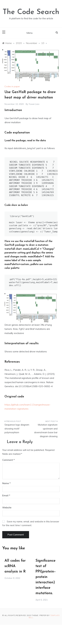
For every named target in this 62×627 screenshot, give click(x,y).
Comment (7, 460)
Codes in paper (12, 86)
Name (6, 483)
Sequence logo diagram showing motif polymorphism (17, 428)
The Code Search (31, 12)
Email (6, 495)
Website (6, 507)
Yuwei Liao (34, 104)
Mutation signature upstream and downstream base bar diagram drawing (45, 430)
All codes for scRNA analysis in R (15, 566)
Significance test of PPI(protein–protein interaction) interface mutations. (46, 577)
